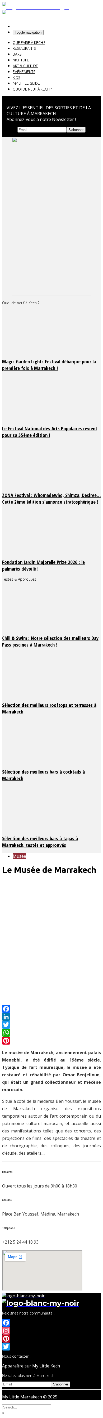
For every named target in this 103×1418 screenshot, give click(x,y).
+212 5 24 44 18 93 (20, 1242)
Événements (24, 72)
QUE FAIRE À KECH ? (29, 42)
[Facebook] (51, 1009)
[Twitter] (51, 1025)
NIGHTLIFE (21, 60)
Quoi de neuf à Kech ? (32, 89)
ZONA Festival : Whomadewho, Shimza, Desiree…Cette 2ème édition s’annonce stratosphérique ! (51, 498)
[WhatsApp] (51, 1033)
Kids (16, 77)
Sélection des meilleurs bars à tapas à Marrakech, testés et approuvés (40, 841)
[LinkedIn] (51, 1017)
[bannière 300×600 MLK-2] (51, 294)
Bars (17, 54)
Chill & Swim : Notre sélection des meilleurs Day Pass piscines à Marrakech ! (50, 641)
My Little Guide (26, 83)
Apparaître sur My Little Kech (31, 1366)
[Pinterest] (51, 1041)
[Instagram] (51, 1331)
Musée (19, 856)
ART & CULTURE (25, 66)
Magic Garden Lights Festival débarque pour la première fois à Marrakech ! (49, 364)
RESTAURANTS (24, 48)
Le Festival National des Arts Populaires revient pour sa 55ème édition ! (49, 431)
